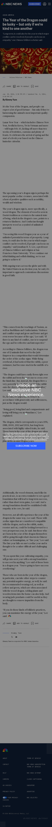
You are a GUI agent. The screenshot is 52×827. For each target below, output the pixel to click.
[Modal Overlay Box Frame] (26, 413)
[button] (49, 376)
